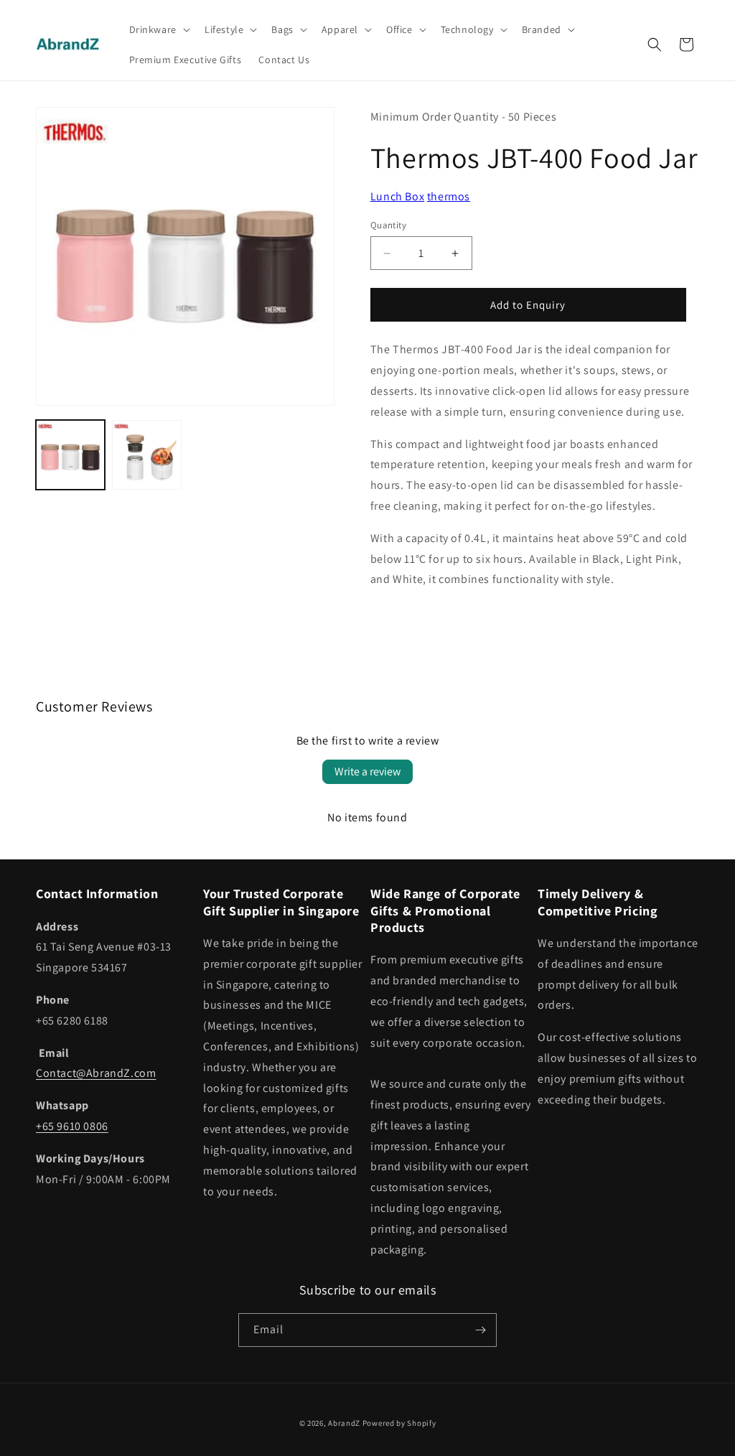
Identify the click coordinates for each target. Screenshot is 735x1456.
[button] (158, 29)
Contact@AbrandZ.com (96, 1073)
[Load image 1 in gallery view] (70, 454)
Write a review (367, 771)
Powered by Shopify (399, 1423)
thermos (448, 196)
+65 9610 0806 (72, 1126)
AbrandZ (344, 1423)
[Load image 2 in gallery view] (146, 454)
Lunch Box (397, 196)
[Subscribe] (480, 1330)
